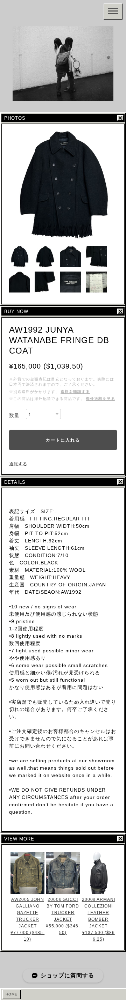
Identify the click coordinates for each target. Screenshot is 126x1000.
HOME (12, 994)
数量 (14, 415)
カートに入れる (63, 440)
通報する (18, 463)
